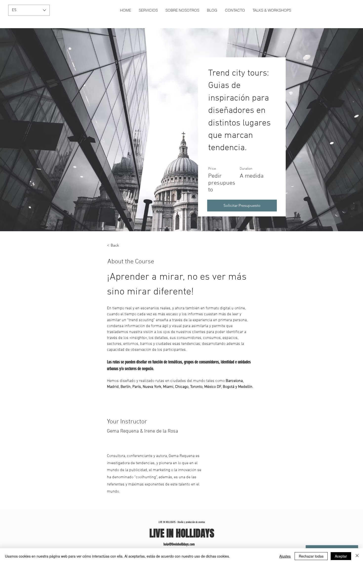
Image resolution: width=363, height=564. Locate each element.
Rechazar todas (311, 556)
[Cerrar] (357, 556)
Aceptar (341, 556)
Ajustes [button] (285, 556)
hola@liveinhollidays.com (179, 544)
